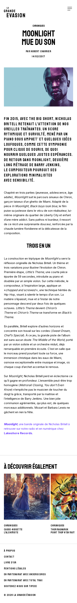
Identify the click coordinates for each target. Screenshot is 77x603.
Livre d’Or (10, 562)
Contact (9, 556)
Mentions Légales (15, 568)
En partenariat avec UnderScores (25, 574)
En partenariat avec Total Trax (23, 580)
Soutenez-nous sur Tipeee (20, 586)
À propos (9, 550)
